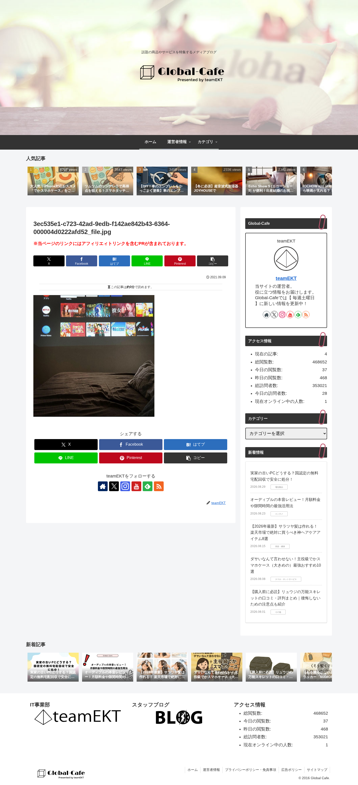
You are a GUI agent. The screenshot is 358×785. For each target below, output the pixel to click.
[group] (53, 181)
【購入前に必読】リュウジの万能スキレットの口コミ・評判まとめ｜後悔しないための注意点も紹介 (285, 598)
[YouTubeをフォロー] (136, 486)
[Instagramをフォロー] (125, 486)
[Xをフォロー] (114, 486)
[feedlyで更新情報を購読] (147, 486)
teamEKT (286, 278)
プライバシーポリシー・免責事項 (250, 770)
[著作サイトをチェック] (103, 486)
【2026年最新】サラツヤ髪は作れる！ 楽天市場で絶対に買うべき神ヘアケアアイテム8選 (285, 532)
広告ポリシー (291, 770)
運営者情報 (211, 770)
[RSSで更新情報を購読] (159, 486)
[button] (323, 181)
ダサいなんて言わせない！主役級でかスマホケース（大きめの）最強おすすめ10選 (285, 565)
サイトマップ (317, 770)
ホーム (193, 770)
